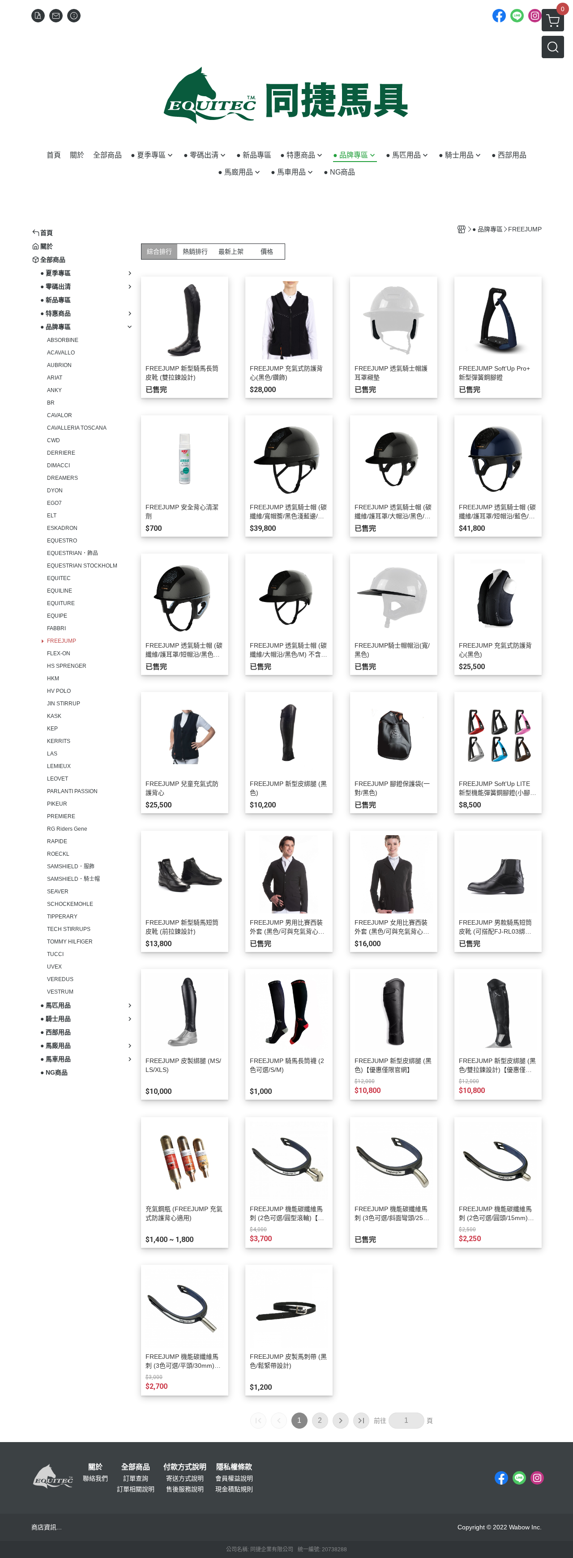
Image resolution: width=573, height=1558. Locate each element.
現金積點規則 (234, 1489)
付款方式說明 (184, 1467)
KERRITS (58, 741)
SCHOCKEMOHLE (70, 904)
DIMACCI (58, 465)
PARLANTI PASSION (72, 791)
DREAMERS (62, 478)
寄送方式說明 (185, 1478)
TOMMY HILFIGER (70, 942)
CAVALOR (59, 415)
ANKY (54, 390)
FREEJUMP (61, 641)
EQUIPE (57, 616)
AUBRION (59, 365)
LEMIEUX (59, 766)
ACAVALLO (61, 353)
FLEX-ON (58, 653)
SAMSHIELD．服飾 (70, 866)
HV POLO (59, 691)
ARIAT (54, 378)
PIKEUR (57, 804)
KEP (52, 729)
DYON (55, 490)
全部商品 (135, 1467)
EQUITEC (59, 578)
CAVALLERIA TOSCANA (77, 428)
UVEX (54, 967)
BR (51, 403)
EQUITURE (61, 603)
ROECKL (58, 854)
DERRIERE (61, 453)
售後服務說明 (185, 1489)
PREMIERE (61, 816)
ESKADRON (62, 528)
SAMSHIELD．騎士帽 (73, 879)
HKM (53, 678)
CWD (53, 440)
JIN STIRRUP (63, 703)
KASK (54, 716)
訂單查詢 (135, 1478)
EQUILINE (59, 591)
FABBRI (56, 628)
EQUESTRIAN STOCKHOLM (82, 566)
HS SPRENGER (66, 666)
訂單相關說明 (135, 1489)
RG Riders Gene (67, 829)
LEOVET (57, 779)
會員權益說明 (234, 1478)
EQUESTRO (62, 541)
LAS (52, 754)
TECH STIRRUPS (68, 929)
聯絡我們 (95, 1478)
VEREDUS (60, 979)
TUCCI (55, 954)
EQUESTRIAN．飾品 (72, 553)
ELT (51, 515)
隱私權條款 (234, 1467)
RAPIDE (57, 841)
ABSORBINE (62, 340)
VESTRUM (60, 992)
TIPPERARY (62, 916)
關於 (95, 1467)
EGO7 (54, 503)
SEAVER (57, 891)
